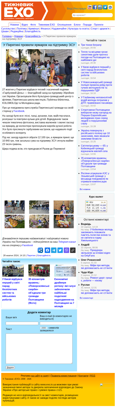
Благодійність (32, 31)
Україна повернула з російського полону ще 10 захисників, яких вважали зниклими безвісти (95, 134)
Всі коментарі (86, 298)
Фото (33, 24)
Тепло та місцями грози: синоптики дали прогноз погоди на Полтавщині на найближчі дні (95, 56)
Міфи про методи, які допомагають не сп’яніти (96, 266)
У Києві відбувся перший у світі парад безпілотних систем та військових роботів (12, 289)
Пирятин (31, 255)
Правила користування (64, 375)
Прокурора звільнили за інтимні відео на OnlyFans (95, 253)
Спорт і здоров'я (100, 28)
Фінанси (45, 28)
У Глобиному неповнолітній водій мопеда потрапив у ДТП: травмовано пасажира (96, 100)
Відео (25, 24)
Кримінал (34, 28)
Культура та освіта (78, 28)
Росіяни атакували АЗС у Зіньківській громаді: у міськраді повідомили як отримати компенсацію (95, 177)
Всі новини (85, 189)
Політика (22, 28)
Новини (14, 24)
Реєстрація (80, 8)
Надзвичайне (59, 28)
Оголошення (64, 24)
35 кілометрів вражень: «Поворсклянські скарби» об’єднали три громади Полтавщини (95, 162)
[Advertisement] (58, 173)
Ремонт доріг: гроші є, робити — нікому (96, 279)
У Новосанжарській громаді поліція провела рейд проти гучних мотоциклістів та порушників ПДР (96, 86)
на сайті (35, 375)
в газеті (45, 375)
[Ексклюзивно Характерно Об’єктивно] (19, 10)
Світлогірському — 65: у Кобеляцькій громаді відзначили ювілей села (94, 148)
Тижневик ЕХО (46, 24)
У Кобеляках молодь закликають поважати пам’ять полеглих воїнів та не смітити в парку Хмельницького (97, 235)
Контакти (83, 375)
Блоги (77, 24)
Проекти (98, 24)
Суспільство (8, 28)
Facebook (19, 111)
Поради (87, 24)
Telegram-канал (67, 242)
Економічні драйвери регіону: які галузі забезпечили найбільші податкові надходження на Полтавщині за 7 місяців (65, 293)
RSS (92, 375)
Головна (7, 36)
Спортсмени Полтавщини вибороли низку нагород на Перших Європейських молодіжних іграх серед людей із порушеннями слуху (96, 117)
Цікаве (5, 31)
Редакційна (17, 31)
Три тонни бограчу (91, 45)
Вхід (69, 8)
